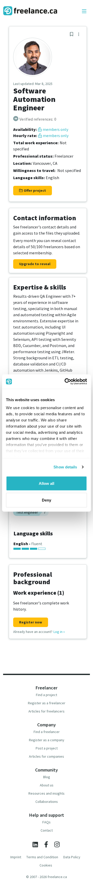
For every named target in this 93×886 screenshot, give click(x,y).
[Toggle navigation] (84, 11)
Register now (30, 622)
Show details (65, 467)
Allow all (46, 483)
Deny (46, 500)
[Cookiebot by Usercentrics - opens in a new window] (65, 381)
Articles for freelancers (46, 711)
